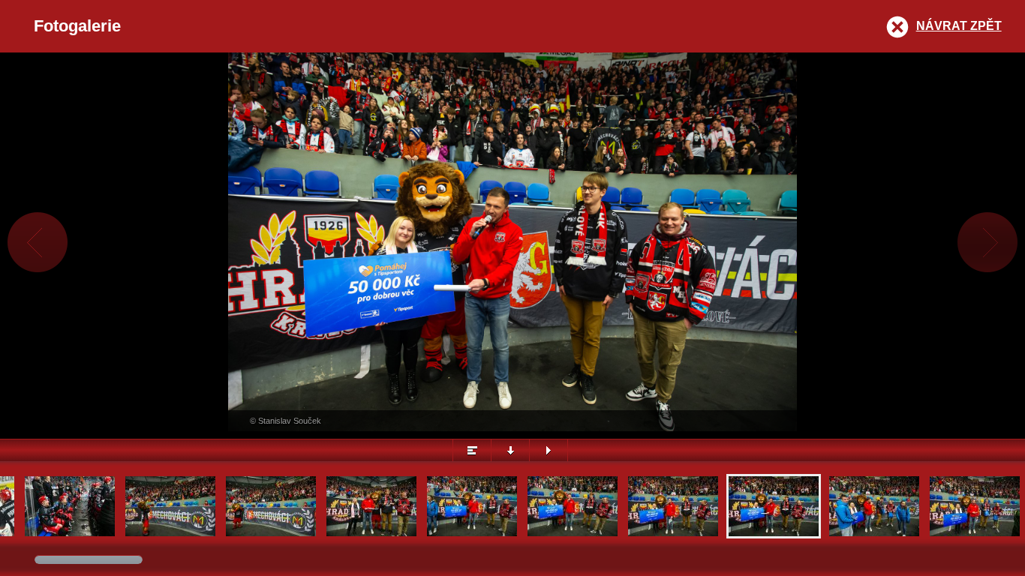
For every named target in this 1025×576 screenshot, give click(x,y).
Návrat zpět (959, 26)
